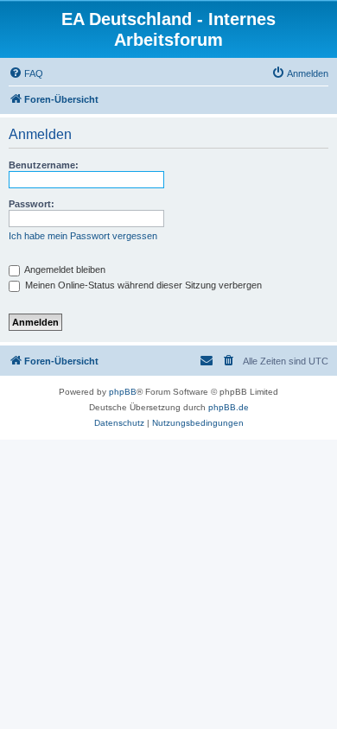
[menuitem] (26, 73)
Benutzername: (44, 165)
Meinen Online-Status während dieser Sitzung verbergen (142, 285)
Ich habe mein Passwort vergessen (83, 236)
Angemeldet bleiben (63, 269)
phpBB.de (228, 407)
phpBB (123, 391)
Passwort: (31, 204)
